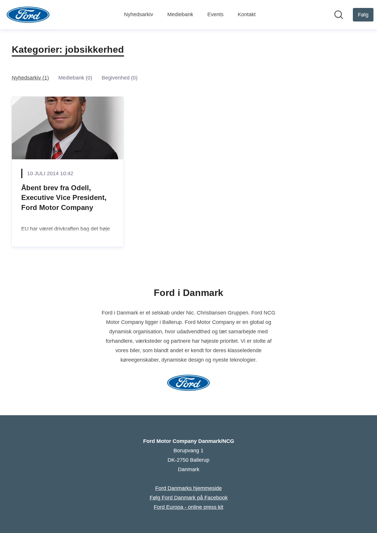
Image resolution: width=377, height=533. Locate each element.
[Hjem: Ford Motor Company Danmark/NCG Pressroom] (28, 15)
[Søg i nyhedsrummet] (338, 14)
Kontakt (247, 14)
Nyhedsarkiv (138, 14)
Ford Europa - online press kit (188, 507)
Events (215, 14)
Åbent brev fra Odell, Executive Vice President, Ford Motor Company (64, 197)
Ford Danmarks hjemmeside (188, 488)
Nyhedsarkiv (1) (30, 78)
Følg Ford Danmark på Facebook (189, 498)
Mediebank (180, 14)
